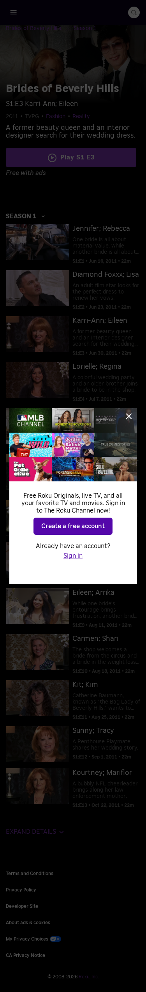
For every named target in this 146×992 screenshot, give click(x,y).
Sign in (73, 556)
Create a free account (73, 526)
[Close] (129, 416)
